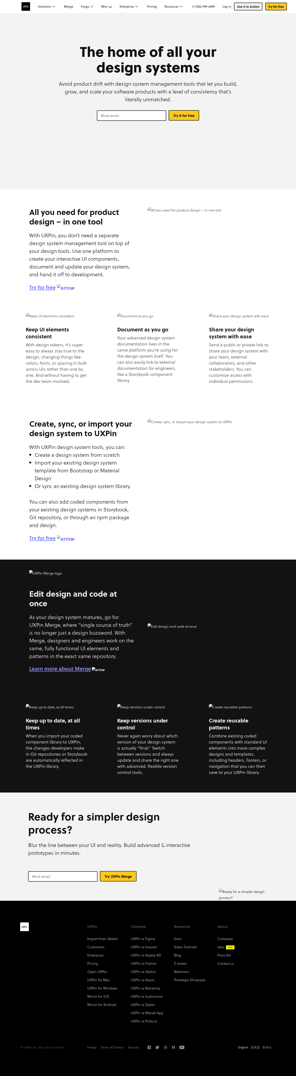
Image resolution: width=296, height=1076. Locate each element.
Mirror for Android (101, 1004)
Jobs (225, 946)
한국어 (267, 1047)
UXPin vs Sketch (143, 971)
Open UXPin (97, 971)
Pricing (152, 6)
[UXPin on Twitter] (157, 1047)
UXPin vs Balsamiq (145, 988)
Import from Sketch (102, 938)
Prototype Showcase (189, 979)
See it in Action (248, 6)
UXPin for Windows (102, 988)
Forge (85, 6)
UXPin (24, 926)
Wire (104, 6)
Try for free (276, 6)
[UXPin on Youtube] (181, 1047)
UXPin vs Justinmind (147, 996)
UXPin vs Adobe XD (146, 955)
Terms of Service (112, 1047)
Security (133, 1047)
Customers (95, 946)
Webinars (181, 971)
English (243, 1047)
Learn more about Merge (60, 668)
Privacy (91, 1047)
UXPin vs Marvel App (147, 1012)
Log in (227, 6)
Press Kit (224, 955)
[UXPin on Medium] (173, 1047)
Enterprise (127, 6)
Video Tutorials (185, 946)
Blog (177, 955)
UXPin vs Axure (142, 979)
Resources (171, 6)
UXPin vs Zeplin (143, 1004)
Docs (178, 938)
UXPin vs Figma (143, 938)
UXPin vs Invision (144, 946)
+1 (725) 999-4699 (203, 6)
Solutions (44, 6)
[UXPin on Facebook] (149, 1047)
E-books (180, 963)
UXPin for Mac (98, 979)
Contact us (225, 963)
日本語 (255, 1047)
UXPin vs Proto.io (144, 1021)
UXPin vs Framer (144, 963)
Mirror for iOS (98, 996)
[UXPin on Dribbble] (165, 1047)
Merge (68, 6)
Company (225, 938)
